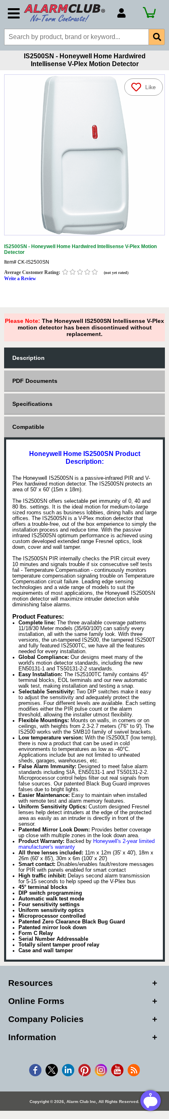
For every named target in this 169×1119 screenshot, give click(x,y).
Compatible (28, 427)
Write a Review (20, 278)
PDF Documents (34, 381)
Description (28, 358)
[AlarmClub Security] (66, 13)
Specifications (32, 404)
